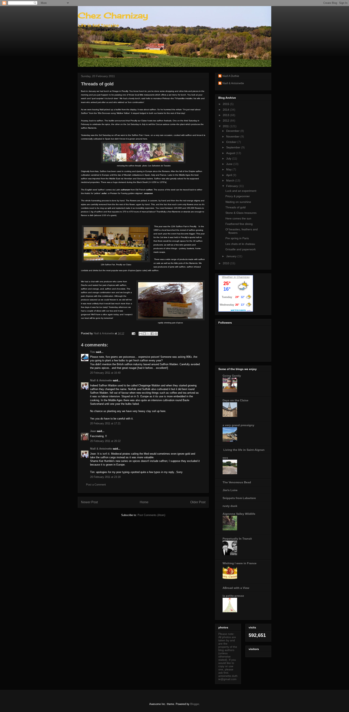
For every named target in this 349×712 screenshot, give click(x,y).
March (230, 180)
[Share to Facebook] (152, 334)
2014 (226, 109)
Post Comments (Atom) (151, 515)
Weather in (229, 277)
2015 (226, 104)
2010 (226, 263)
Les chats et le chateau (240, 243)
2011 (226, 126)
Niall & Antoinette (101, 380)
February (232, 186)
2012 (226, 120)
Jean (93, 431)
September (233, 147)
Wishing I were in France (239, 563)
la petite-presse (233, 595)
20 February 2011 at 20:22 (105, 441)
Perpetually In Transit (237, 538)
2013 (226, 115)
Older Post (197, 502)
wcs (225, 457)
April (229, 175)
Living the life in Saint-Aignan (244, 449)
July (229, 158)
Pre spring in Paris (237, 238)
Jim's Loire (230, 490)
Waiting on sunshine (238, 201)
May (229, 169)
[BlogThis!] (144, 334)
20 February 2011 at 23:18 (105, 476)
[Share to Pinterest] (156, 334)
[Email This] (141, 334)
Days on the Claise (235, 400)
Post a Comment (96, 484)
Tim (92, 351)
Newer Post (89, 502)
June (229, 164)
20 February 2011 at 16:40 (105, 372)
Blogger (194, 704)
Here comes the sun (238, 218)
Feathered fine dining (239, 223)
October (231, 142)
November (233, 136)
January (231, 256)
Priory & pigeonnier (237, 196)
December (233, 130)
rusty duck (230, 506)
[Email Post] (133, 333)
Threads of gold (235, 207)
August (231, 153)
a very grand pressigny (238, 425)
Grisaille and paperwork (240, 249)
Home (144, 502)
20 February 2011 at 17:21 (105, 423)
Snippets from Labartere (239, 498)
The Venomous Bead (237, 482)
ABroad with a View (236, 587)
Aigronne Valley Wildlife (239, 513)
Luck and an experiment (240, 190)
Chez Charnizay (113, 15)
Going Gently (232, 375)
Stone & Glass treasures (240, 212)
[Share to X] (148, 334)
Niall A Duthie (230, 76)
